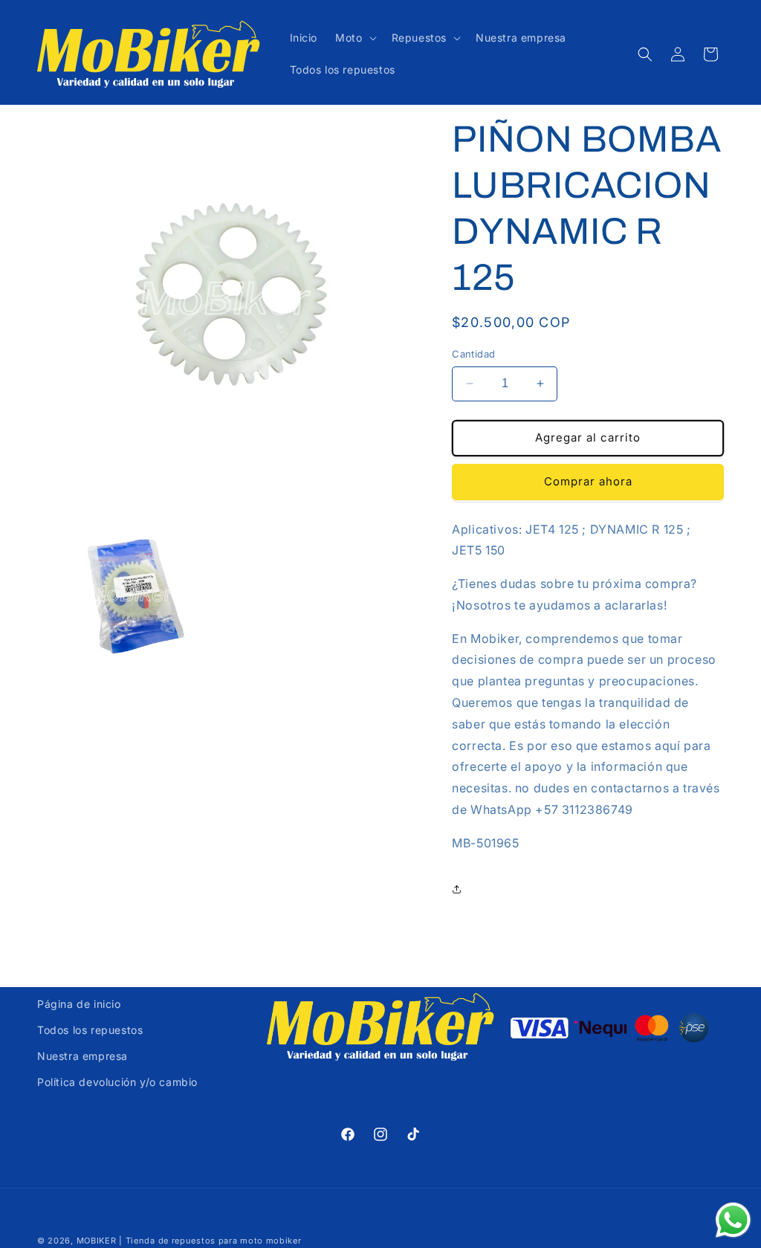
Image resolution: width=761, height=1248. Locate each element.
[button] (354, 38)
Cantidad (473, 354)
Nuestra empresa (82, 1056)
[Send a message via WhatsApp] (733, 1220)
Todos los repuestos (90, 1030)
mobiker (284, 1240)
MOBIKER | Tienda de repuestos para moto (170, 1240)
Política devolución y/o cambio (117, 1082)
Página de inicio (79, 1004)
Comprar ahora (588, 481)
